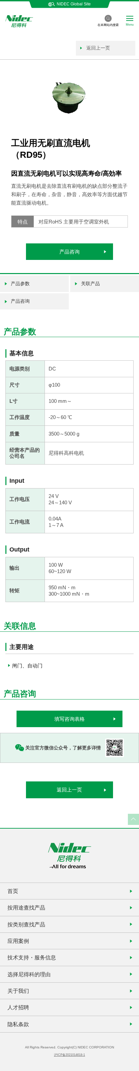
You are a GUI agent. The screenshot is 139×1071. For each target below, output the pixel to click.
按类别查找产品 (26, 924)
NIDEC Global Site (74, 4)
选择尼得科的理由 (29, 974)
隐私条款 (18, 1024)
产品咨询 (69, 252)
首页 (12, 891)
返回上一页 (97, 48)
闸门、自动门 (27, 665)
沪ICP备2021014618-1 (69, 1055)
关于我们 (18, 991)
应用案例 (18, 941)
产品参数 (20, 283)
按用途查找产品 (26, 907)
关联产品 (90, 283)
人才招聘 (18, 1007)
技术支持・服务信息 (31, 957)
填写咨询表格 (69, 719)
